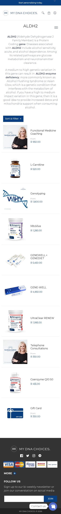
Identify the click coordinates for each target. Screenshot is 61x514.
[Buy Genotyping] (15, 198)
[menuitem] (43, 12)
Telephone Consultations (39, 347)
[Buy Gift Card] (15, 413)
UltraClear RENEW (42, 318)
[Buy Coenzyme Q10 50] (15, 382)
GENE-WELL (38, 287)
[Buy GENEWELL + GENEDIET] (15, 260)
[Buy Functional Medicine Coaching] (15, 137)
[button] (43, 12)
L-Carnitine (37, 164)
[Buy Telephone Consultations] (15, 352)
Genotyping (37, 193)
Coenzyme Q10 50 (41, 379)
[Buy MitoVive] (15, 229)
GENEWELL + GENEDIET (38, 257)
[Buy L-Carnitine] (15, 168)
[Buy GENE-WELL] (15, 290)
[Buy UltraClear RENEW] (15, 321)
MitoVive (35, 226)
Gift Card (36, 408)
